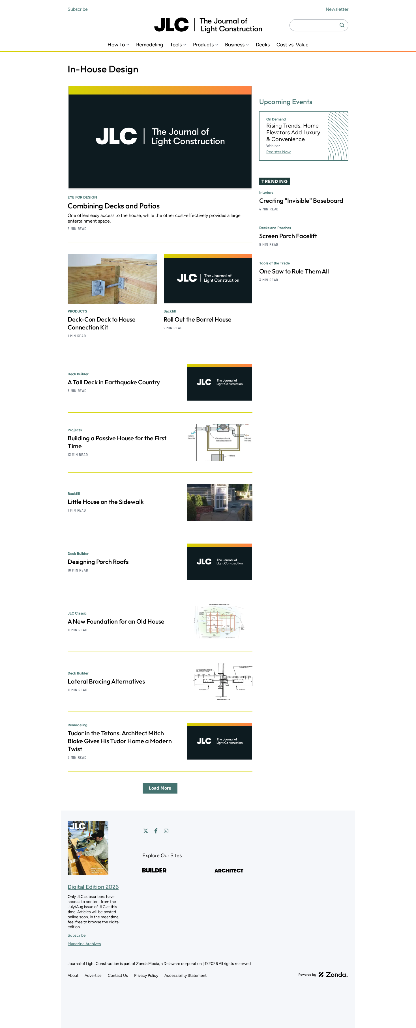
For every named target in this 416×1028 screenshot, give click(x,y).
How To (116, 45)
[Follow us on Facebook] (156, 830)
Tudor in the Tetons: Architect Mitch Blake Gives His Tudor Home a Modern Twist (120, 741)
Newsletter (337, 9)
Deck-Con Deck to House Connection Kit (102, 323)
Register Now (278, 152)
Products (203, 45)
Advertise (93, 975)
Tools (176, 45)
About (73, 975)
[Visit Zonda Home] (323, 974)
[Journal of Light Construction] (208, 25)
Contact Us (118, 975)
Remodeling (149, 45)
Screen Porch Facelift (288, 236)
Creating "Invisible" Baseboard (301, 200)
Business (235, 45)
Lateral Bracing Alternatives (106, 681)
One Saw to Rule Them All (294, 271)
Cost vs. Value (292, 45)
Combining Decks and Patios (114, 205)
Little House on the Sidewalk (106, 502)
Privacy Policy (146, 975)
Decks (263, 45)
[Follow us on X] (145, 830)
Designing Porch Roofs (98, 562)
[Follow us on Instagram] (166, 830)
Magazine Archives (84, 943)
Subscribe (78, 9)
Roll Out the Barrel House (197, 319)
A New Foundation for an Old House (116, 621)
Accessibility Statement (185, 975)
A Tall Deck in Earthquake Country (114, 382)
